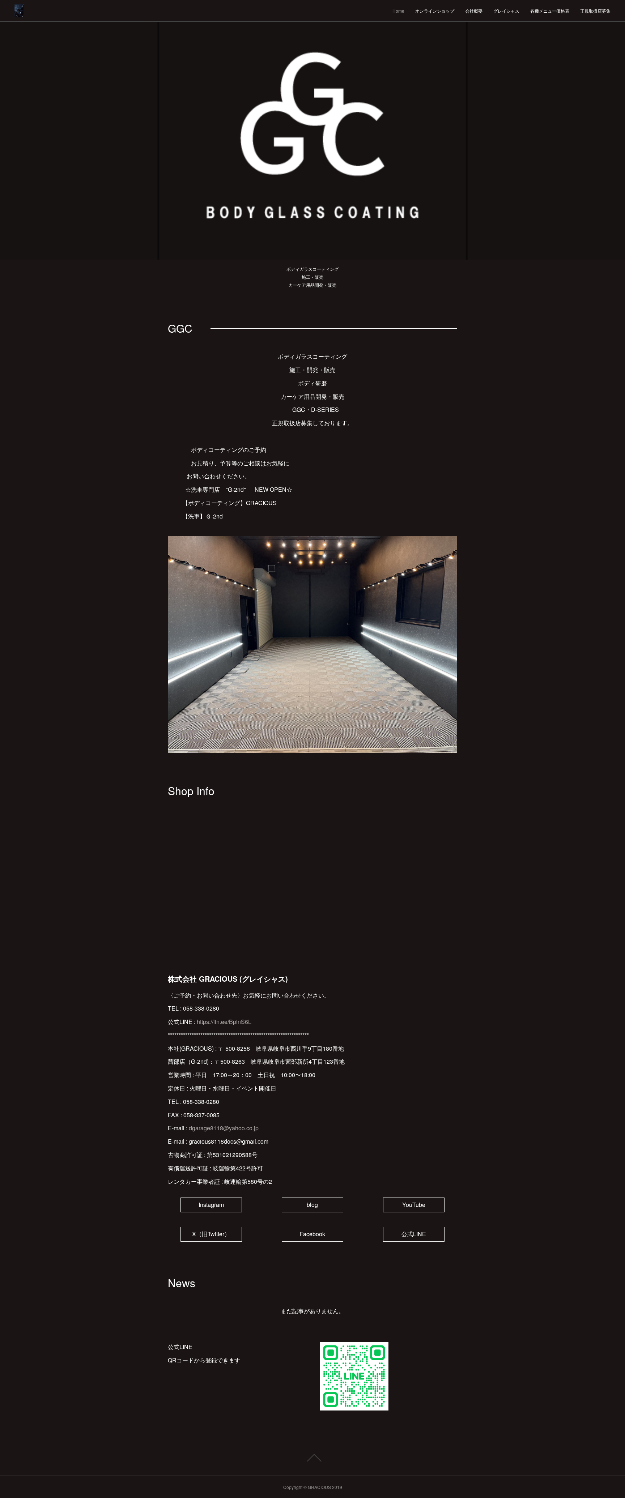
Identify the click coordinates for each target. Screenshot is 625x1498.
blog (312, 1204)
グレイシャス (506, 11)
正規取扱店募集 (595, 11)
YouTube (413, 1204)
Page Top (312, 1458)
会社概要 (473, 11)
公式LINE (413, 1234)
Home (398, 11)
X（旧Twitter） (211, 1234)
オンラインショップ (434, 11)
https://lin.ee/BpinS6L (224, 1021)
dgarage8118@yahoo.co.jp (224, 1128)
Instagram (211, 1204)
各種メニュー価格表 (549, 11)
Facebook (312, 1234)
